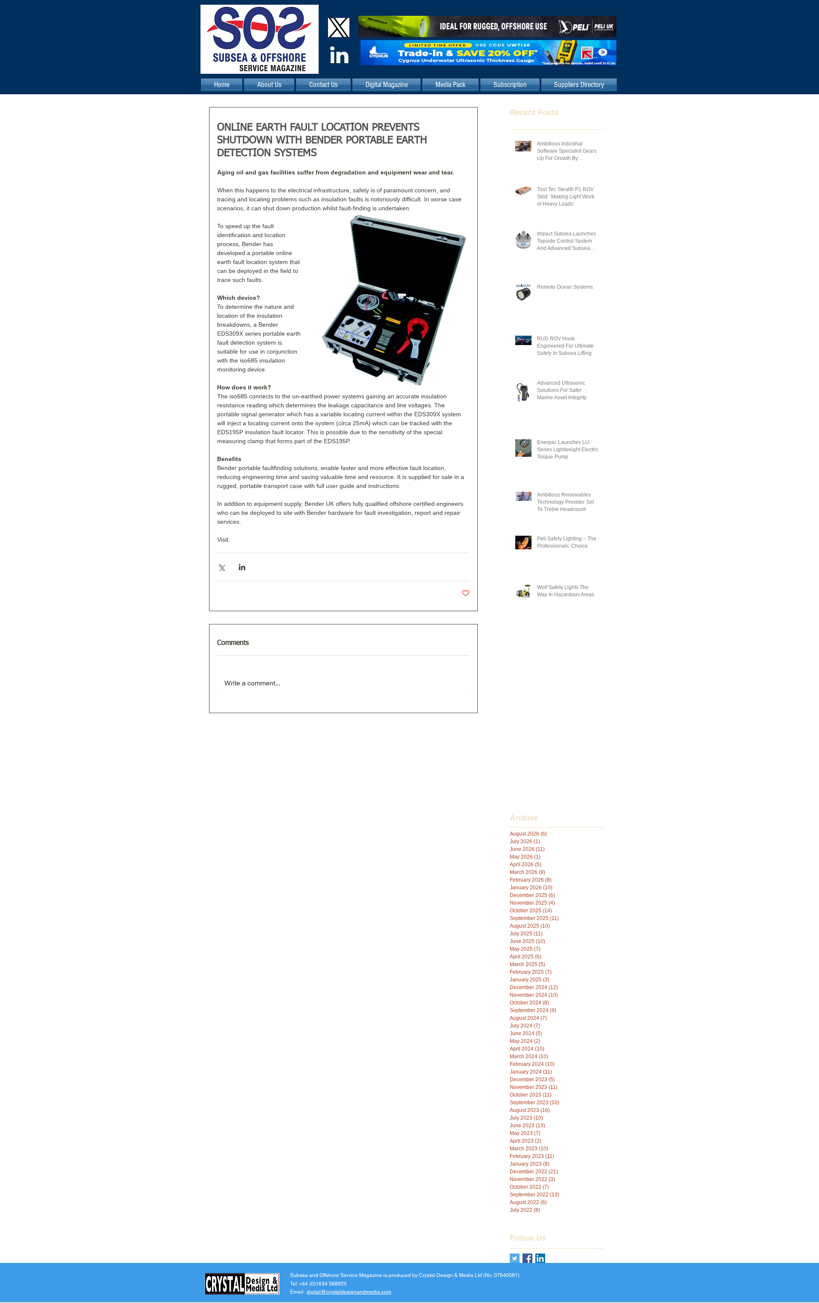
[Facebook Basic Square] (527, 1258)
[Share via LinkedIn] (242, 567)
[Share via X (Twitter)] (221, 567)
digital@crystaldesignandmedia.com (349, 1292)
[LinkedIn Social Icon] (540, 1258)
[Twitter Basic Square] (515, 1258)
